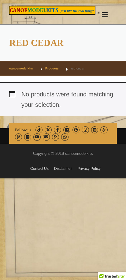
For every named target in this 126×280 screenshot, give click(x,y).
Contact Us (39, 168)
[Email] (46, 137)
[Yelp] (103, 130)
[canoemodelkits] (52, 9)
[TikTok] (39, 130)
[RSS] (55, 137)
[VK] (94, 130)
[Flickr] (27, 137)
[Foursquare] (18, 137)
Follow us (23, 130)
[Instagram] (85, 130)
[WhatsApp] (64, 137)
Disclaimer (63, 168)
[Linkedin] (66, 130)
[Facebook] (57, 130)
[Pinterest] (76, 130)
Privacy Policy (89, 168)
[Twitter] (48, 130)
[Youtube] (36, 137)
